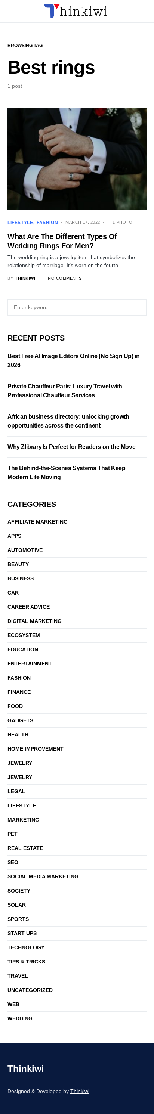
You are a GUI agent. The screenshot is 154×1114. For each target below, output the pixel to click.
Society (18, 891)
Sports (18, 919)
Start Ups (22, 933)
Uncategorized (30, 990)
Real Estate (25, 848)
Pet (12, 834)
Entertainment (29, 664)
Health (17, 735)
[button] (9, 11)
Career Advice (28, 607)
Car (13, 593)
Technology (25, 947)
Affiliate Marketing (37, 522)
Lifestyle (20, 222)
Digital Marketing (34, 621)
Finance (19, 692)
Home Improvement (35, 749)
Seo (12, 862)
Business (20, 578)
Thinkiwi (25, 1069)
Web (13, 1004)
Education (22, 649)
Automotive (25, 550)
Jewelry (19, 763)
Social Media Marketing (42, 876)
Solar (16, 905)
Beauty (18, 564)
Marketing (23, 820)
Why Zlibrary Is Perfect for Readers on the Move (71, 447)
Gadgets (20, 720)
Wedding (20, 1018)
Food (15, 706)
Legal (16, 791)
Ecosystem (23, 635)
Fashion (47, 222)
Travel (17, 976)
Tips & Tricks (26, 962)
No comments (64, 278)
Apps (14, 536)
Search (139, 307)
